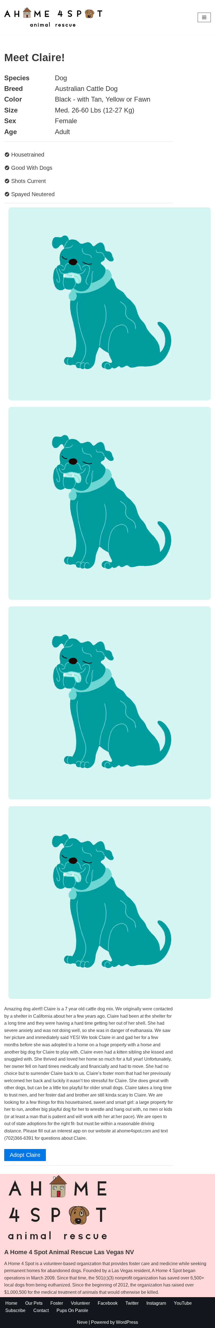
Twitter (132, 1303)
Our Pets (34, 1303)
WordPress (127, 1322)
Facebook (108, 1303)
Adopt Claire (25, 1155)
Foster (56, 1303)
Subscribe (15, 1310)
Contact (41, 1310)
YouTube (183, 1303)
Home (11, 1303)
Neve (82, 1322)
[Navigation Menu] (204, 17)
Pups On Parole (72, 1310)
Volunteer (80, 1303)
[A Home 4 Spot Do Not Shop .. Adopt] (53, 17)
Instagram (156, 1303)
